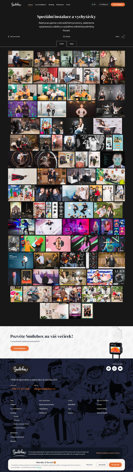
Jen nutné (102, 465)
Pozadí (16, 416)
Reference (60, 4)
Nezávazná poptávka (46, 404)
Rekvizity (16, 420)
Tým (69, 409)
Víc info (38, 467)
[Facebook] (108, 368)
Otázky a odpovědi (17, 437)
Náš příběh (71, 404)
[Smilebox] (16, 4)
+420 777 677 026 (19, 388)
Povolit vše (115, 465)
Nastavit (89, 465)
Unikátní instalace (19, 428)
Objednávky (43, 409)
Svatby (99, 404)
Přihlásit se (104, 4)
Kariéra (70, 413)
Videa (72, 44)
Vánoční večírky (102, 413)
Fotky (61, 44)
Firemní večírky (102, 409)
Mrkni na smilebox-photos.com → (108, 453)
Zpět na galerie (15, 36)
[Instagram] (114, 368)
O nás (68, 4)
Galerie (30, 4)
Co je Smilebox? (40, 4)
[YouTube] (120, 368)
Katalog (51, 4)
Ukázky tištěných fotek (21, 424)
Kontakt (13, 441)
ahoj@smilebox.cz (44, 388)
